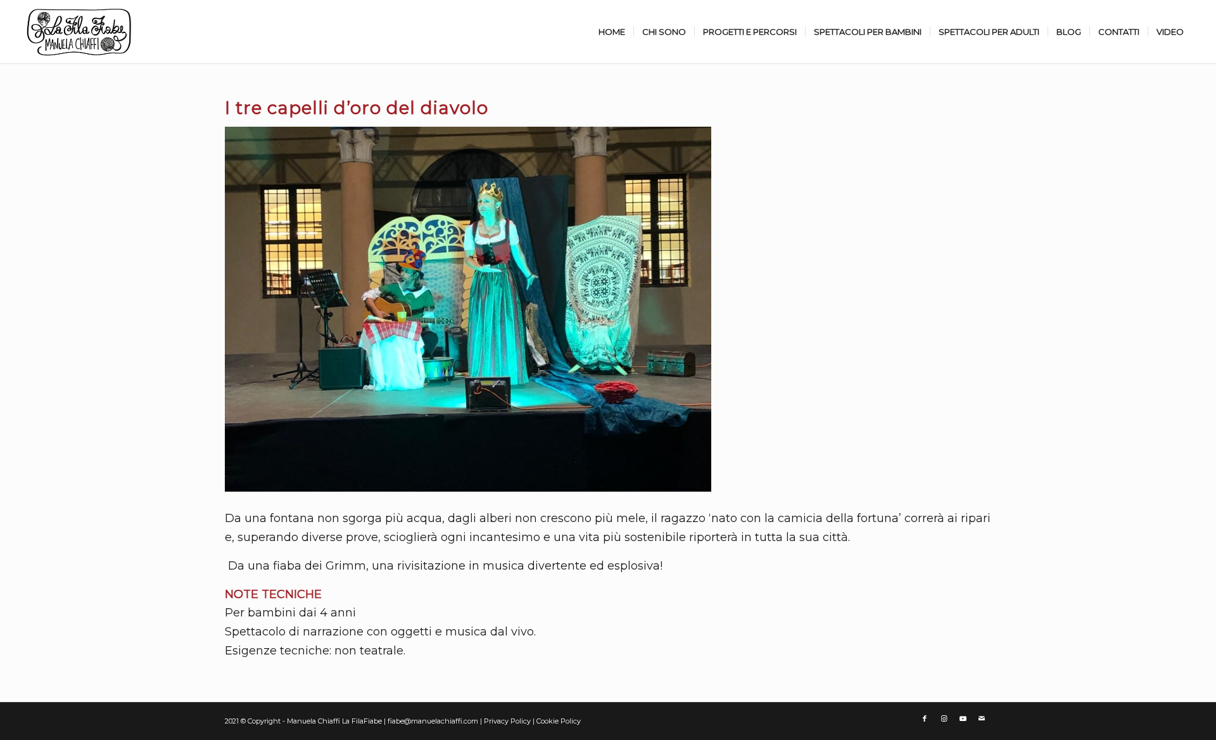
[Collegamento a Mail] (981, 718)
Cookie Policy (558, 721)
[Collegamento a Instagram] (943, 718)
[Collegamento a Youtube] (962, 718)
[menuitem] (611, 31)
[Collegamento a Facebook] (924, 718)
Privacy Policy (508, 721)
